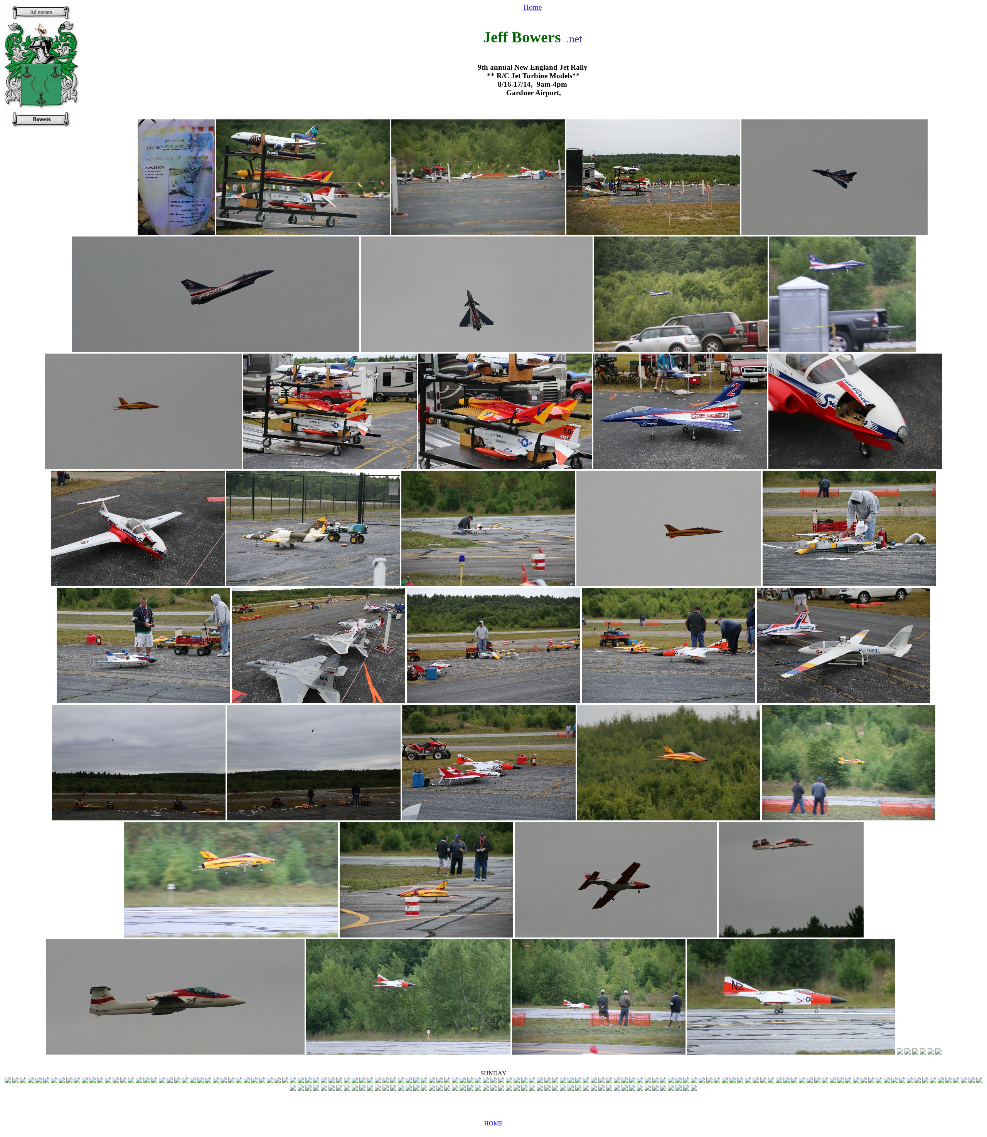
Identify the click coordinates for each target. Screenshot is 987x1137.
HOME (493, 1123)
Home (533, 7)
